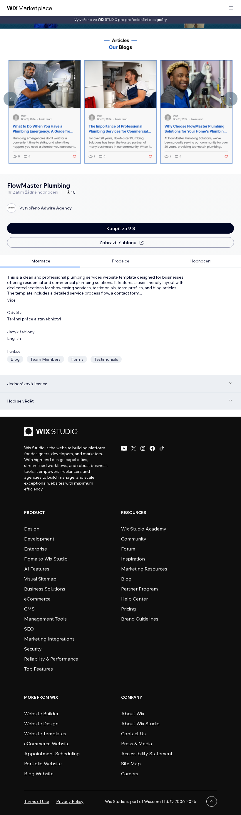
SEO (29, 629)
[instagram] (142, 448)
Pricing (128, 609)
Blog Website (38, 773)
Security (33, 649)
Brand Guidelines (139, 619)
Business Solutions (44, 589)
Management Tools (45, 619)
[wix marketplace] (29, 8)
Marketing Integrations (49, 639)
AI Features (36, 569)
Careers (129, 773)
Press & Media (136, 743)
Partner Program (139, 589)
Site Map (131, 763)
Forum (128, 549)
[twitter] (133, 448)
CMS (29, 609)
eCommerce (37, 599)
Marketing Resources (144, 569)
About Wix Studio (140, 723)
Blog (126, 579)
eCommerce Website (47, 743)
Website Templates (45, 733)
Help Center (134, 599)
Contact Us (133, 733)
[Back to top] (211, 801)
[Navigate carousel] (11, 99)
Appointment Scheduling (52, 753)
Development (39, 539)
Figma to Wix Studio (46, 559)
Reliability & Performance (51, 659)
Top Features (38, 669)
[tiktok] (161, 448)
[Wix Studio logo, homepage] (51, 432)
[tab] (40, 261)
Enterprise (35, 549)
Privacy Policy (69, 801)
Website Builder (41, 713)
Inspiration (133, 559)
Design (31, 529)
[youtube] (124, 448)
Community (133, 539)
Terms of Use (36, 801)
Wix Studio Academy (143, 529)
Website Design (41, 723)
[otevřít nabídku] (231, 8)
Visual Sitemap (40, 579)
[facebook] (152, 448)
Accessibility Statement (147, 753)
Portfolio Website (43, 763)
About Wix (132, 713)
